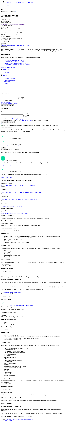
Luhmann (14, 61)
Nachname (26, 115)
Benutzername (20, 97)
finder (6, 69)
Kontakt (6, 83)
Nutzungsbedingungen (10, 80)
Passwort (20, 99)
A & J (14, 60)
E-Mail (25, 117)
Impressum (7, 81)
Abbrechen (3, 105)
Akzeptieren (4, 145)
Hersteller (6, 5)
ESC (4, 148)
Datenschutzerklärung (9, 78)
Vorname (25, 113)
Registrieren (11, 122)
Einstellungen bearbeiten (13, 145)
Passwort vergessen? (6, 102)
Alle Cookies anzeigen (7, 165)
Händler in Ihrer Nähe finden (8, 67)
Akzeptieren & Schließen (7, 420)
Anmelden (10, 105)
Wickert (17, 64)
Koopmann (16, 63)
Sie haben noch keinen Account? (9, 103)
